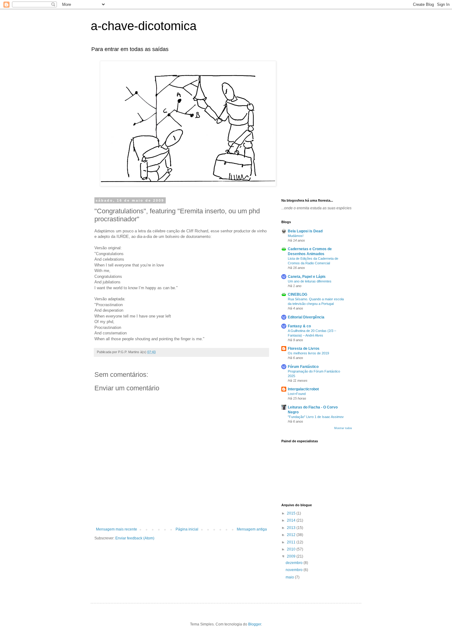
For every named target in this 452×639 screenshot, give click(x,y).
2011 (291, 542)
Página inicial (187, 529)
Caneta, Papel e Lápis (307, 276)
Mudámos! (295, 236)
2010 (291, 549)
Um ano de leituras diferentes (309, 281)
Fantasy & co (299, 326)
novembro (294, 570)
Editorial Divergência (306, 317)
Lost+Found (297, 394)
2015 (291, 513)
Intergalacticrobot (303, 389)
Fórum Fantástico (303, 367)
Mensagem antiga (252, 529)
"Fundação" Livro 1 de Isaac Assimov (316, 417)
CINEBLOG (297, 294)
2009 (291, 556)
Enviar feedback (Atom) (134, 538)
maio (290, 577)
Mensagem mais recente (116, 529)
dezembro (294, 563)
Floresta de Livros (303, 348)
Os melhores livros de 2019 (308, 353)
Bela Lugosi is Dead (305, 231)
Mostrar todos (343, 428)
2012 (291, 535)
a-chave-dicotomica (143, 26)
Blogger (254, 624)
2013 (291, 528)
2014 (291, 520)
